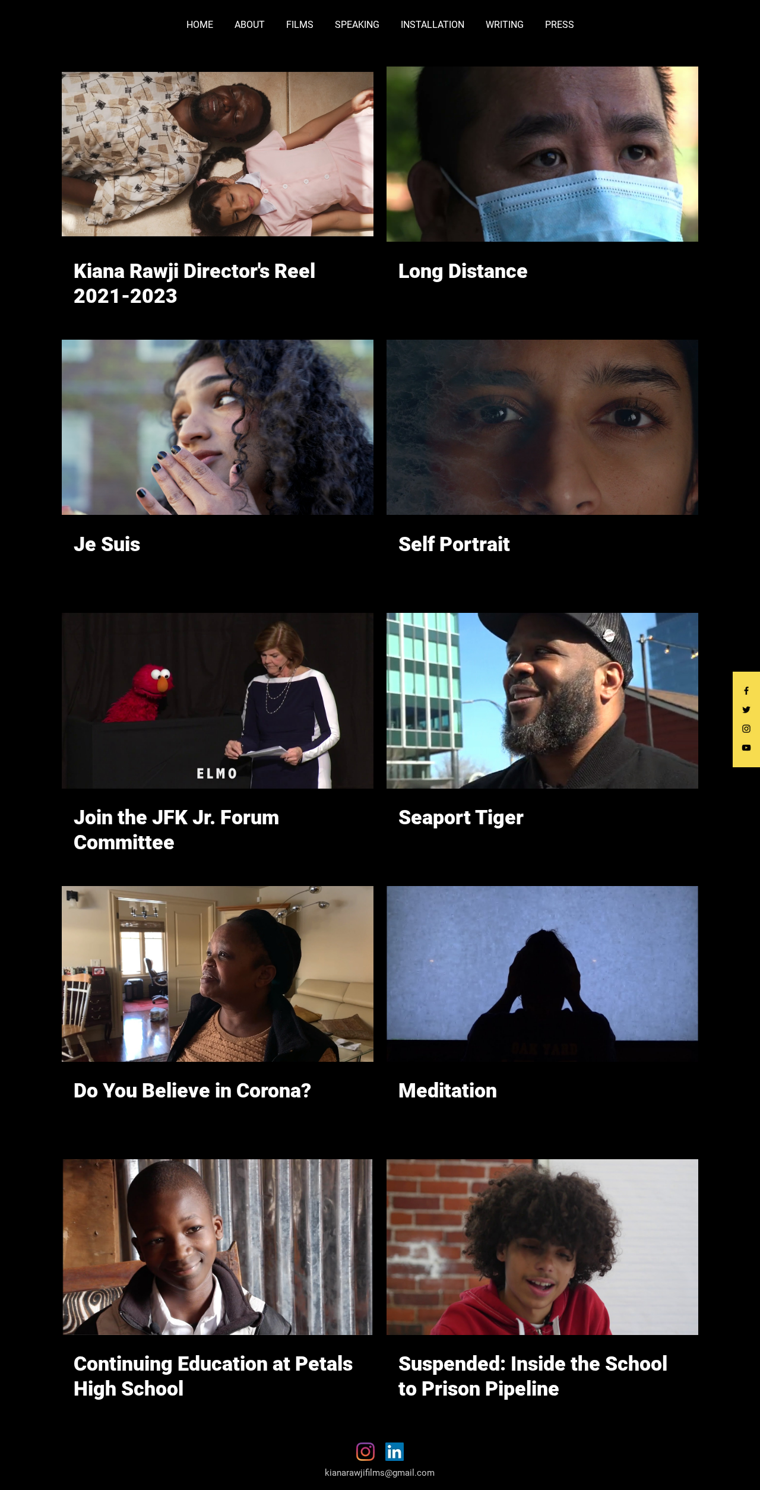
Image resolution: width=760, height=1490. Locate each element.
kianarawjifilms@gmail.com (380, 1472)
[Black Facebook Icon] (746, 690)
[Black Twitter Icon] (746, 709)
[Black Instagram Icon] (746, 728)
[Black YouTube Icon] (746, 747)
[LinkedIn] (394, 1451)
